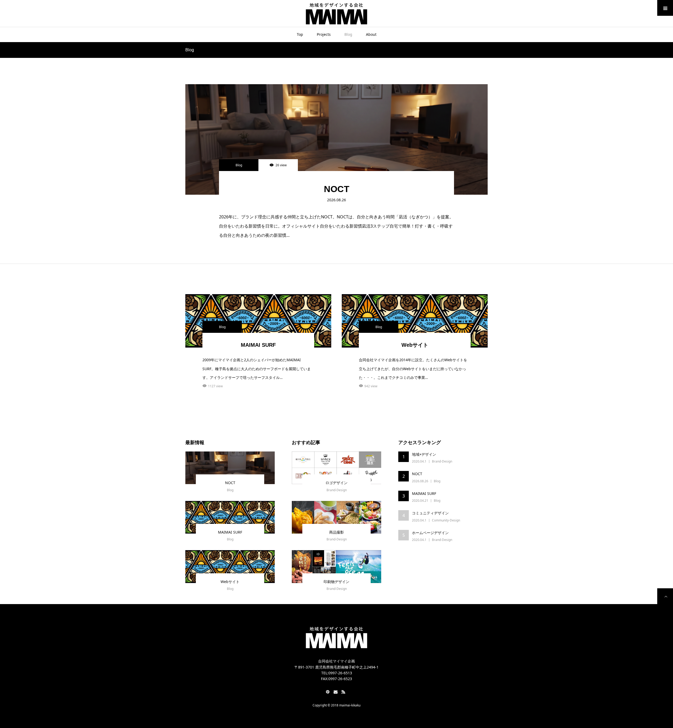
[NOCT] (336, 139)
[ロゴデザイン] (336, 467)
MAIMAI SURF (258, 345)
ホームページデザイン (430, 532)
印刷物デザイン (336, 581)
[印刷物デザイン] (336, 566)
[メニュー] (665, 8)
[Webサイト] (230, 566)
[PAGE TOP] (665, 596)
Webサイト (414, 345)
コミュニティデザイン (430, 512)
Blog (348, 34)
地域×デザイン (424, 454)
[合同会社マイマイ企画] (336, 13)
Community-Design (446, 520)
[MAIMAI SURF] (230, 517)
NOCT (336, 189)
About (371, 34)
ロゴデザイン (336, 482)
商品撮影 (336, 532)
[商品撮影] (336, 517)
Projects (324, 34)
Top (300, 34)
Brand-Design (337, 490)
